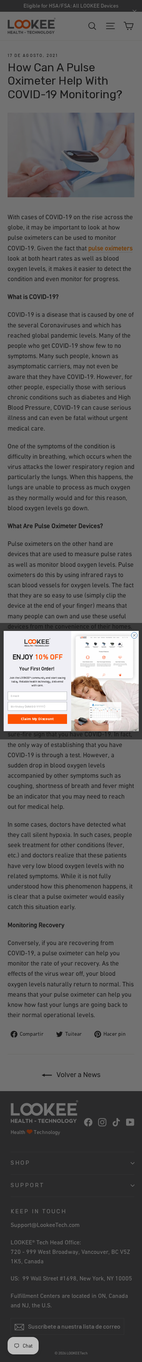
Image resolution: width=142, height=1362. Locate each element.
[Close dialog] (134, 635)
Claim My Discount (37, 719)
